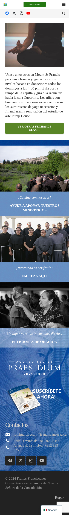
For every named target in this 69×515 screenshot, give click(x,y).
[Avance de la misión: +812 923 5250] (9, 447)
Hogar (59, 497)
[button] (63, 4)
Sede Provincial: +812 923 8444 (36, 441)
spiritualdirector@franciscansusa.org (40, 434)
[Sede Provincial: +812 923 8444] (9, 441)
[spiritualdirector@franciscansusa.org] (9, 434)
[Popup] (34, 368)
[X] (14, 13)
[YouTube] (28, 13)
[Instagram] (21, 13)
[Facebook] (7, 13)
